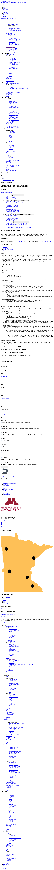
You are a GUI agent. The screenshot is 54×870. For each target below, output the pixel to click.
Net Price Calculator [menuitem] (13, 68)
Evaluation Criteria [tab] (7, 248)
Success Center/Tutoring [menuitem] (14, 113)
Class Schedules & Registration (13, 734)
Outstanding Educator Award (12, 211)
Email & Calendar (7, 494)
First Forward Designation (12, 226)
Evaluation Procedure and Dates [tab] (10, 250)
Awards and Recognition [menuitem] (14, 44)
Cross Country (12, 795)
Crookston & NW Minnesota (12, 783)
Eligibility (3, 253)
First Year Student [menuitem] (13, 57)
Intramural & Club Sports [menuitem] (14, 105)
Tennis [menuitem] (10, 139)
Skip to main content (5, 1)
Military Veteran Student (14, 684)
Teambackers (9, 825)
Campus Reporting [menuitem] (13, 49)
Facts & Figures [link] (9, 35)
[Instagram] (27, 523)
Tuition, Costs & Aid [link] (10, 66)
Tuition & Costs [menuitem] (12, 38)
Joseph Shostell (4, 381)
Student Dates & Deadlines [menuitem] (15, 160)
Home (4, 178)
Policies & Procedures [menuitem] (14, 48)
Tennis (10, 801)
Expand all (3, 364)
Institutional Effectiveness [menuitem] (14, 39)
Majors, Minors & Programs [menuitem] (12, 83)
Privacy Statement (5, 622)
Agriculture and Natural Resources (16, 723)
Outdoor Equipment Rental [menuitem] (15, 103)
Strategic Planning (13, 650)
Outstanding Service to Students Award (15, 213)
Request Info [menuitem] (9, 78)
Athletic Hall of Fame (11, 216)
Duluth (4, 6)
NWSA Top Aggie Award (12, 218)
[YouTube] (27, 524)
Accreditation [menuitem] (12, 42)
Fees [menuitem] (10, 72)
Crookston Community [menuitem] (14, 32)
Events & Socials (10, 854)
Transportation (12, 773)
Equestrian (11, 796)
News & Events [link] (6, 154)
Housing (11, 700)
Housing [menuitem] (11, 73)
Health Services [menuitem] (12, 110)
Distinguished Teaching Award (13, 207)
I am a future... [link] (9, 55)
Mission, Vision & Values (12, 626)
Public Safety (12, 663)
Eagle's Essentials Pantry (14, 772)
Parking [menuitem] (10, 29)
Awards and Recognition (8, 180)
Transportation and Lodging (15, 632)
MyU (4, 16)
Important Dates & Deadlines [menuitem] (12, 127)
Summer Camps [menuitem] (9, 162)
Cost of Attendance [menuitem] (13, 69)
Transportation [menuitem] (12, 121)
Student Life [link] (6, 97)
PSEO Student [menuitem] (12, 63)
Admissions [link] (6, 53)
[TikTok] (27, 527)
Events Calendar (12, 748)
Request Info (9, 710)
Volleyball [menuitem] (11, 141)
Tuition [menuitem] (10, 71)
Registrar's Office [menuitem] (13, 118)
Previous (3, 467)
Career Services (12, 763)
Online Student (12, 682)
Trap (10, 802)
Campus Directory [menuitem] (13, 26)
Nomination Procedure (6, 304)
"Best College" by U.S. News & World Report (16, 223)
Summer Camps (9, 845)
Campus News (9, 833)
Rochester (5, 8)
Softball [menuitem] (10, 137)
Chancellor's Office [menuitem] (10, 34)
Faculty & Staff (6, 493)
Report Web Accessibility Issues (8, 614)
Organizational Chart (13, 648)
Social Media (9, 844)
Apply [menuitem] (7, 77)
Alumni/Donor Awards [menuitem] (11, 170)
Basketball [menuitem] (11, 131)
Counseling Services (13, 765)
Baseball (11, 811)
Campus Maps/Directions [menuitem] (14, 28)
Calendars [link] (8, 156)
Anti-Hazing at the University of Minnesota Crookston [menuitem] (21, 52)
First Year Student (13, 679)
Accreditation (12, 649)
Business (11, 724)
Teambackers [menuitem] (9, 152)
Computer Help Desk (8, 489)
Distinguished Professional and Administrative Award (18, 204)
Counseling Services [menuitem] (13, 112)
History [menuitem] (7, 45)
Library (5, 488)
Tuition (10, 698)
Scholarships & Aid (13, 770)
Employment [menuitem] (9, 33)
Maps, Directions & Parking (9, 483)
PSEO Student (12, 685)
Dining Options (9, 780)
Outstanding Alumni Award (12, 219)
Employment (6, 485)
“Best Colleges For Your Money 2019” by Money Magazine (19, 227)
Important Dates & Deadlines (12, 785)
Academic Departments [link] (11, 84)
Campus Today (6, 12)
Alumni (8, 855)
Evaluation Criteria (5, 266)
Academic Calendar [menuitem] (10, 94)
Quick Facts (6, 481)
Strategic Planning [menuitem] (13, 43)
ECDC (4, 490)
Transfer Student (12, 680)
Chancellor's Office (10, 641)
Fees (10, 699)
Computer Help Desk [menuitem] (13, 115)
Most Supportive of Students (12, 210)
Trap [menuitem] (10, 140)
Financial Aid (12, 694)
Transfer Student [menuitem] (12, 58)
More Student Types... (14, 687)
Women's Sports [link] (9, 130)
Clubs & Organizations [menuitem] (14, 99)
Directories (5, 13)
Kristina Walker (4, 414)
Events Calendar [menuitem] (12, 101)
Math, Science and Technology (16, 727)
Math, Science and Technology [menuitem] (16, 89)
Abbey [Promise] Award (11, 215)
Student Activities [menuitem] (13, 102)
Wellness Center (12, 753)
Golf (10, 797)
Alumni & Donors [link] (7, 164)
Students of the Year (10, 197)
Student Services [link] (10, 108)
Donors (7, 856)
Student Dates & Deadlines (15, 838)
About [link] (4, 23)
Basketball (11, 794)
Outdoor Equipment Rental (15, 751)
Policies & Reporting (10, 659)
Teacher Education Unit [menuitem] (14, 91)
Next (7, 467)
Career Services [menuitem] (12, 111)
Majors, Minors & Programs (12, 721)
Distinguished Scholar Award (12, 205)
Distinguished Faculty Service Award (14, 202)
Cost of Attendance (13, 697)
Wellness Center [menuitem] (12, 106)
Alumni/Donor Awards (11, 858)
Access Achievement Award (12, 201)
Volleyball (11, 804)
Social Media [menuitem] (9, 161)
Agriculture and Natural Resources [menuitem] (16, 86)
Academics (5, 719)
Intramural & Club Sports (14, 752)
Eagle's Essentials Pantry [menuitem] (14, 120)
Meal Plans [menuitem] (11, 74)
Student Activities (13, 749)
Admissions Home (10, 676)
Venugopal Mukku (5, 398)
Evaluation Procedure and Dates (8, 340)
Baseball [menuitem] (11, 144)
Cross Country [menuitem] (12, 132)
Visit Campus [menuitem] (9, 79)
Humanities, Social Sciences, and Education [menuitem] (18, 88)
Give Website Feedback (6, 616)
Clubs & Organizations (14, 747)
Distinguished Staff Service (12, 206)
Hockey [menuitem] (11, 149)
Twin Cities (6, 9)
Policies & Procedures (14, 660)
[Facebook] (27, 522)
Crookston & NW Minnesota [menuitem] (12, 126)
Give (2, 608)
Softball (10, 800)
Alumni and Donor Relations (12, 853)
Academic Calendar (7, 487)
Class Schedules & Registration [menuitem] (13, 92)
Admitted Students (10, 713)
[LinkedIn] (27, 526)
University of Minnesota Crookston (8, 18)
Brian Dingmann (4, 376)
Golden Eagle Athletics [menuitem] (14, 107)
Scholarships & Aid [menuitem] (13, 117)
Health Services (12, 762)
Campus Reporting (13, 661)
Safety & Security (10, 782)
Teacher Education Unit (14, 728)
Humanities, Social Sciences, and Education (18, 726)
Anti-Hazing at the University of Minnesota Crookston (21, 664)
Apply (7, 709)
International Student (13, 683)
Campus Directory (13, 629)
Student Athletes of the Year (12, 196)
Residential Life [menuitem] (9, 123)
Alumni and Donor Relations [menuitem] (12, 165)
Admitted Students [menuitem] (10, 81)
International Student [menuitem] (13, 60)
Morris (4, 7)
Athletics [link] (5, 128)
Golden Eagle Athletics (14, 755)
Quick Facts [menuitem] (11, 37)
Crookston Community (14, 634)
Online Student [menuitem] (12, 59)
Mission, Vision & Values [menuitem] (12, 24)
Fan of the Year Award (11, 209)
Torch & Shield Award (11, 220)
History (7, 658)
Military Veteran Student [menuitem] (14, 62)
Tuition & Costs (12, 645)
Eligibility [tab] (5, 247)
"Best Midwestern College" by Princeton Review (17, 224)
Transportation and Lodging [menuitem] (15, 30)
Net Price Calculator (13, 695)
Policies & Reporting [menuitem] (10, 47)
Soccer (10, 799)
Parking (10, 631)
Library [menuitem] (7, 96)
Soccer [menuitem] (10, 136)
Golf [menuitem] (10, 135)
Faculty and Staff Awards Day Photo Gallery (11, 476)
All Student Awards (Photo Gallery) (14, 198)
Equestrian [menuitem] (11, 133)
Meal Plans (11, 702)
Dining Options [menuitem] (9, 122)
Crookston (5, 4)
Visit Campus (9, 712)
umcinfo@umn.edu (5, 520)
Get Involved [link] (9, 98)
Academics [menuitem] (5, 82)
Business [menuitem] (11, 87)
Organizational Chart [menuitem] (13, 40)
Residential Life (9, 781)
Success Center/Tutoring (14, 766)
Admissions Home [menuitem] (10, 54)
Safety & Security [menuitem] (10, 125)
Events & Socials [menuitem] (10, 166)
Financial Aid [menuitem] (12, 67)
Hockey (11, 816)
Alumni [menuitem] (8, 167)
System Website (6, 597)
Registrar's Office (13, 771)
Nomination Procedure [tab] (8, 249)
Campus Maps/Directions (14, 630)
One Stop (5, 14)
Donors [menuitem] (7, 169)
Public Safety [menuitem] (12, 50)
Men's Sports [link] (9, 142)
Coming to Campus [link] (10, 25)
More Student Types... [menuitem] (14, 64)
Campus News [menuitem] (9, 155)
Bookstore (5, 484)
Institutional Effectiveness (14, 646)
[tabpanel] (27, 259)
